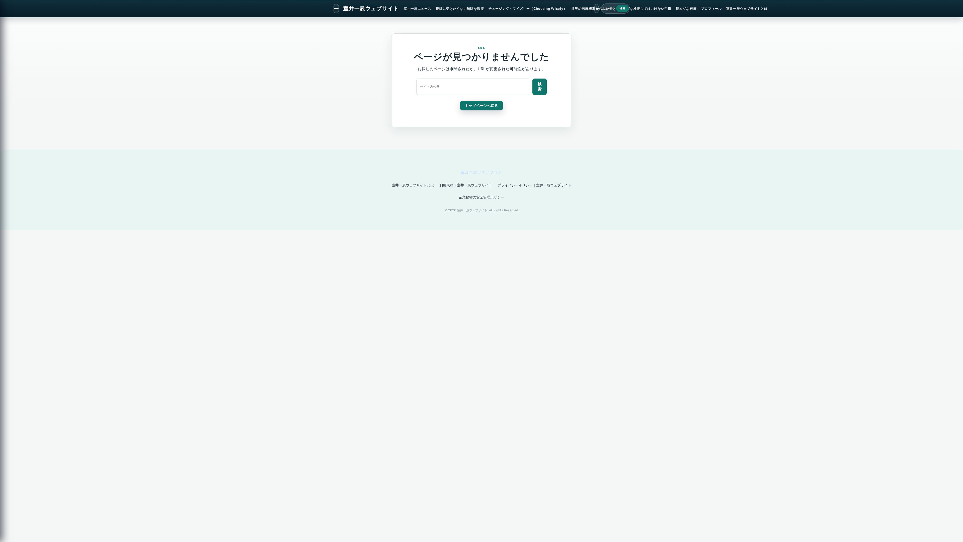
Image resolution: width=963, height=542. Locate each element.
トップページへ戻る (481, 105)
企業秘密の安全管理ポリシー (481, 197)
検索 (622, 8)
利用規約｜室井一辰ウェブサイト (465, 185)
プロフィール (711, 9)
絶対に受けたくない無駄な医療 (460, 9)
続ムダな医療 (686, 9)
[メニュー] (336, 8)
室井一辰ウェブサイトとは (747, 9)
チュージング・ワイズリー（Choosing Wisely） (528, 9)
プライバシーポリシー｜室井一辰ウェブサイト (534, 185)
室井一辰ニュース (417, 9)
